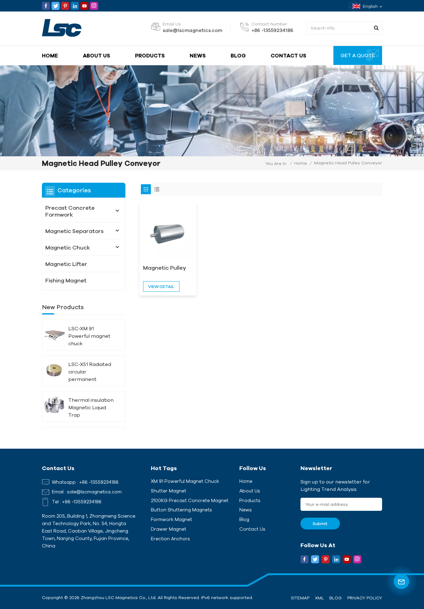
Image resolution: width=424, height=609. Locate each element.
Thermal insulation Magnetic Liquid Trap (91, 407)
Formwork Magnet (171, 519)
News (198, 55)
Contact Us (288, 55)
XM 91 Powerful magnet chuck (185, 481)
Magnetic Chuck (67, 247)
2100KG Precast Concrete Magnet (189, 500)
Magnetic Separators (74, 231)
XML (319, 597)
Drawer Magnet (168, 529)
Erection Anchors (170, 538)
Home (50, 55)
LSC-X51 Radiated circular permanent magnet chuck (89, 372)
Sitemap (300, 597)
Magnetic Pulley (164, 267)
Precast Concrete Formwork (70, 211)
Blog (238, 55)
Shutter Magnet (168, 490)
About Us (96, 55)
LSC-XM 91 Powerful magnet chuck (89, 336)
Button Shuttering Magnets (181, 509)
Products (150, 55)
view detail (161, 286)
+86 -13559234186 (272, 30)
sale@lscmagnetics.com (192, 30)
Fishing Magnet (66, 280)
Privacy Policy (364, 597)
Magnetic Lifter (66, 264)
